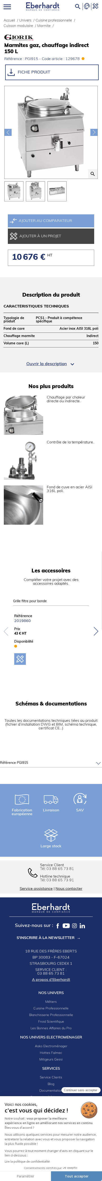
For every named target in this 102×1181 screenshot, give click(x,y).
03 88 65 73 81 (60, 869)
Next (95, 631)
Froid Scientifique (51, 1022)
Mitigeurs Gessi (51, 1059)
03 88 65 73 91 (60, 880)
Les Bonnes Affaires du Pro (51, 1028)
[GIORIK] (28, 37)
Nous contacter (69, 889)
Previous (6, 631)
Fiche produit (33, 72)
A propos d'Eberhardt (51, 980)
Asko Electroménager (51, 1046)
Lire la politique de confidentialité (27, 1161)
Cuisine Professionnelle (51, 1008)
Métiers (51, 1002)
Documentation (51, 1091)
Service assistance (36, 889)
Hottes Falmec (51, 1053)
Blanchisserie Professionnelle (51, 1015)
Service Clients (51, 1077)
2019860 (22, 621)
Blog (51, 1084)
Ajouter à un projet (40, 236)
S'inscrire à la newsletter (45, 938)
